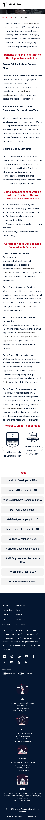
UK (22, 729)
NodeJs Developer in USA (22, 538)
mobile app (27, 306)
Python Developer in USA (22, 571)
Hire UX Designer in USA (22, 581)
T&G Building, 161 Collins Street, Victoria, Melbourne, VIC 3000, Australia (22, 765)
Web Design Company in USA (22, 519)
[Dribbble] (19, 656)
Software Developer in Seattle (22, 548)
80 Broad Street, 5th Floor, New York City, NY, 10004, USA (22, 705)
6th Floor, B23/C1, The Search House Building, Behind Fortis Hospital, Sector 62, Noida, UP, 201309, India (22, 795)
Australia (22, 759)
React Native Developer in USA (22, 529)
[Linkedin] (4, 656)
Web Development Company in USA (22, 499)
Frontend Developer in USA (22, 490)
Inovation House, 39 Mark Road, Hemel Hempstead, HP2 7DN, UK (23, 736)
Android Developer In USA (22, 480)
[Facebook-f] (34, 656)
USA (22, 699)
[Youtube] (26, 656)
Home (5, 17)
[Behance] (12, 662)
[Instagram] (12, 656)
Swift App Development (22, 509)
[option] (12, 445)
